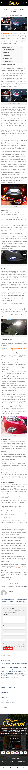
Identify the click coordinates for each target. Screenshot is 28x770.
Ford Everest (4, 692)
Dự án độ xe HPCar (5, 690)
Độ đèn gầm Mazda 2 (9, 58)
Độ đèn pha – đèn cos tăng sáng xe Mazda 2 (13, 57)
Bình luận (5, 614)
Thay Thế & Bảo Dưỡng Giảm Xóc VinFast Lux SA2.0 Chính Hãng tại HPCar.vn (14, 664)
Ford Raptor (3, 697)
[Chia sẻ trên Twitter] (14, 583)
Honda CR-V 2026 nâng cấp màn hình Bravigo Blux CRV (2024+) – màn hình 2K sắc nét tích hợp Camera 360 (13, 672)
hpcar (20, 15)
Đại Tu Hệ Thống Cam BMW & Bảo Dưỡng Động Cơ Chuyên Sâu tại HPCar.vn (12, 659)
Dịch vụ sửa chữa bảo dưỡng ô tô (8, 687)
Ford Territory (4, 700)
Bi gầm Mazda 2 (6, 52)
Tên (4, 625)
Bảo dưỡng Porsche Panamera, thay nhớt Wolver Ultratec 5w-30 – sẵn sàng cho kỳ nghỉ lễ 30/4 (13, 676)
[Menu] (2, 2)
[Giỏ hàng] (26, 2)
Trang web (5, 637)
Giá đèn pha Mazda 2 (7, 50)
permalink (25, 586)
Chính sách (3, 685)
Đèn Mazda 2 (6, 54)
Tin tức (14, 8)
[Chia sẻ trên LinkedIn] (17, 583)
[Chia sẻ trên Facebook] (12, 583)
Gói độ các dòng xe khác (6, 702)
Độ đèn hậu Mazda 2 (9, 61)
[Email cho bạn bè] (15, 583)
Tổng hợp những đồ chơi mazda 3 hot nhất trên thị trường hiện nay (21, 601)
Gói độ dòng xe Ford (5, 705)
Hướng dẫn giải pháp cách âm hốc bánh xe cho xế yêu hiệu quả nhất (7, 601)
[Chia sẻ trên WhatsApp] (10, 583)
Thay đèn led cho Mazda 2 (8, 49)
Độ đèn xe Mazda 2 (7, 55)
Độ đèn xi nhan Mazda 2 (9, 59)
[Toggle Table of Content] (20, 47)
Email (4, 631)
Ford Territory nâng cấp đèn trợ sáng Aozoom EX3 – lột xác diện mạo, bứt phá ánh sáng (14, 668)
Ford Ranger (3, 695)
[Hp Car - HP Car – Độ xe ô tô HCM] (14, 3)
